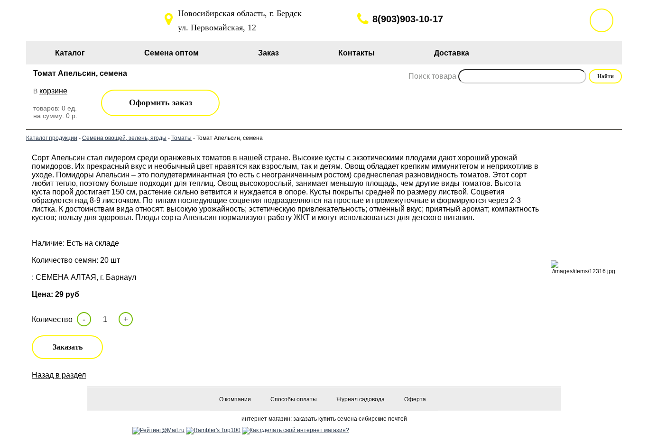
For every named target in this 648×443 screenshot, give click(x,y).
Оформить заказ (160, 102)
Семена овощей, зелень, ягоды (124, 138)
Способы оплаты (293, 399)
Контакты (356, 53)
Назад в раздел (59, 375)
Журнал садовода (360, 399)
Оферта (415, 399)
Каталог (70, 53)
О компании (235, 399)
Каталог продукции (51, 138)
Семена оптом (171, 53)
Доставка (451, 53)
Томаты (181, 138)
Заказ (268, 53)
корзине (53, 91)
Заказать (68, 347)
